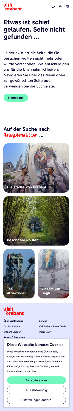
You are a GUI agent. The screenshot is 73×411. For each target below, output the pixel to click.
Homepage (16, 98)
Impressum (45, 331)
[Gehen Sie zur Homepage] (15, 7)
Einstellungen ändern (36, 400)
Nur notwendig (36, 390)
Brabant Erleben (12, 331)
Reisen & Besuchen (14, 337)
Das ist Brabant (12, 326)
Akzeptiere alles (36, 380)
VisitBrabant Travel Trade (52, 326)
